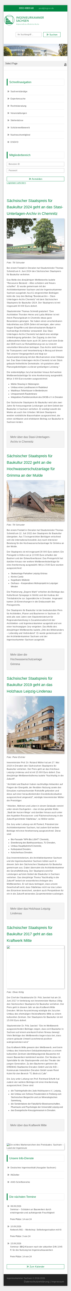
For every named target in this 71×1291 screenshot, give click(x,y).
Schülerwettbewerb (20, 127)
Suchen (53, 34)
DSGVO (14, 142)
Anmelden (36, 179)
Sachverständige (19, 91)
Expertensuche (18, 99)
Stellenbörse (17, 120)
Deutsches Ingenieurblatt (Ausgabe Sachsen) (33, 1167)
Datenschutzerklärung (36, 1281)
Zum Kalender (36, 1266)
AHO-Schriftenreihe (20, 1182)
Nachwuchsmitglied (20, 135)
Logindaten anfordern (16, 183)
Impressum (57, 1281)
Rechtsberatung (19, 106)
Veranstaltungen (19, 113)
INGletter (15, 1175)
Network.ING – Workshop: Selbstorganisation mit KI (36, 1230)
